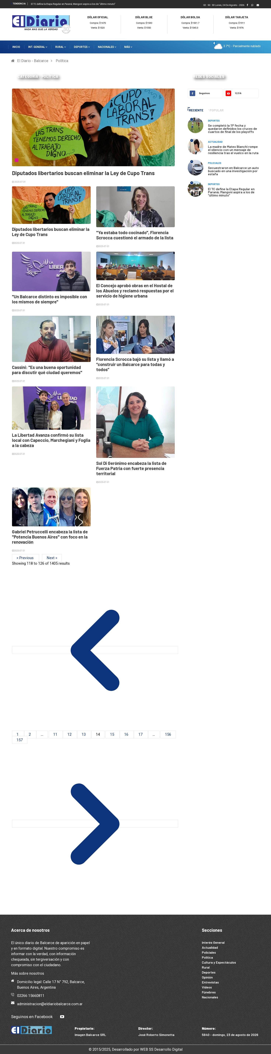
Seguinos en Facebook (32, 1016)
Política (62, 61)
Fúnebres (209, 992)
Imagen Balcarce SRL (90, 1035)
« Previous (25, 558)
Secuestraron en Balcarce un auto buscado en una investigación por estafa (233, 171)
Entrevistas (210, 982)
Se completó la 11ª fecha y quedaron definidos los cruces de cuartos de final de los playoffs (232, 128)
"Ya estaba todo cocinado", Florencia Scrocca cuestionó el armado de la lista (134, 235)
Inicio (16, 46)
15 (112, 734)
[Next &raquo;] (95, 824)
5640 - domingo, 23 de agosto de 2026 (230, 1035)
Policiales (214, 163)
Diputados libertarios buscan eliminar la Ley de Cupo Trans (83, 173)
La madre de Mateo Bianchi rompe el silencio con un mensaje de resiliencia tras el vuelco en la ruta (233, 150)
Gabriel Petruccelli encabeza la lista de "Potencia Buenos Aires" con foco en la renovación (50, 537)
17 (140, 734)
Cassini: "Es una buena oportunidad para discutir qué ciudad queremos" (47, 370)
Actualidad (215, 142)
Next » (52, 558)
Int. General (37, 46)
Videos (207, 987)
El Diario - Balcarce (32, 61)
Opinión (207, 977)
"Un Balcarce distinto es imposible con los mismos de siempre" (49, 299)
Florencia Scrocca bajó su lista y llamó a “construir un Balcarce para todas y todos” (135, 364)
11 (55, 734)
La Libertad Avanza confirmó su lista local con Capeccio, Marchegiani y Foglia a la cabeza (51, 440)
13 (84, 734)
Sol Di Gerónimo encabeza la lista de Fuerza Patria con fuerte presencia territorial (131, 468)
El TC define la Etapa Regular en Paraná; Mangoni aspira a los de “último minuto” (231, 192)
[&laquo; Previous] (95, 650)
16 (126, 734)
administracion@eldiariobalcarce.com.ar (50, 1004)
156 (168, 734)
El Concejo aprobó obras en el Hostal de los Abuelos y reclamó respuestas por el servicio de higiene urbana (135, 290)
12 (69, 734)
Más (127, 46)
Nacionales (106, 46)
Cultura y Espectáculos (219, 962)
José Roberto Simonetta (156, 1035)
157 (20, 740)
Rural (59, 46)
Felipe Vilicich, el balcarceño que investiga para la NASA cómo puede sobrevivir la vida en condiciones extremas (90, 4)
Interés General (213, 942)
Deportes (81, 46)
